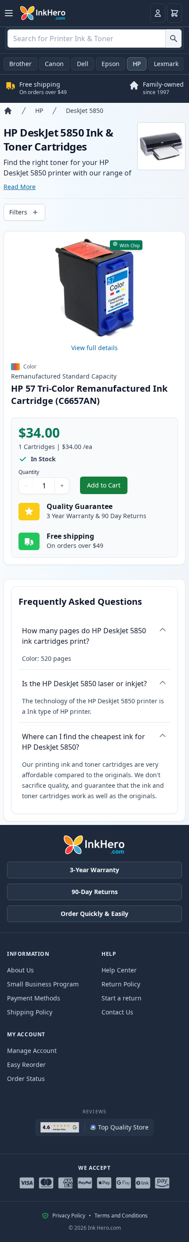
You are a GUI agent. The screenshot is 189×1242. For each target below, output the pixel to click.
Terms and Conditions (121, 1215)
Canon (54, 64)
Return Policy (121, 984)
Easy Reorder (26, 1064)
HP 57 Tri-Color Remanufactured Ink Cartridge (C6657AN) (89, 394)
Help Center (119, 970)
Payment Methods (33, 998)
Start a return (122, 998)
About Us (20, 970)
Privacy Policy (68, 1215)
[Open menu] (9, 13)
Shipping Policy (29, 1012)
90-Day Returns (95, 892)
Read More (20, 186)
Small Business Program (43, 984)
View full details (94, 348)
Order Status (26, 1078)
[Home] (8, 110)
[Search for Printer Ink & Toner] (173, 38)
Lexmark (166, 64)
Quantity (28, 472)
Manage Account (32, 1050)
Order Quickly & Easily (94, 913)
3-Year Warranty (94, 870)
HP (137, 64)
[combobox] (94, 38)
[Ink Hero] (43, 13)
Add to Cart (107, 487)
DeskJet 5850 (84, 110)
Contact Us (117, 1012)
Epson (111, 64)
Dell (82, 64)
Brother (20, 64)
